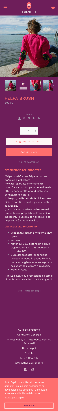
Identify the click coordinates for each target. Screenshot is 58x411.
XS (19, 118)
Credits (29, 353)
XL (39, 118)
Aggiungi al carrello (29, 141)
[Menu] (5, 8)
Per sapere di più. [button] (14, 397)
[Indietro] (4, 85)
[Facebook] (25, 369)
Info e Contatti (29, 358)
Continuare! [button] (29, 405)
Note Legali (29, 348)
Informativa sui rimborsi (29, 362)
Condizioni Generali (29, 334)
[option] (10, 86)
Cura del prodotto (29, 329)
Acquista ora (29, 152)
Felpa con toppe (33, 291)
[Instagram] (32, 369)
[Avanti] (53, 85)
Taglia (29, 114)
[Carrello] (53, 8)
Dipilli (20, 291)
